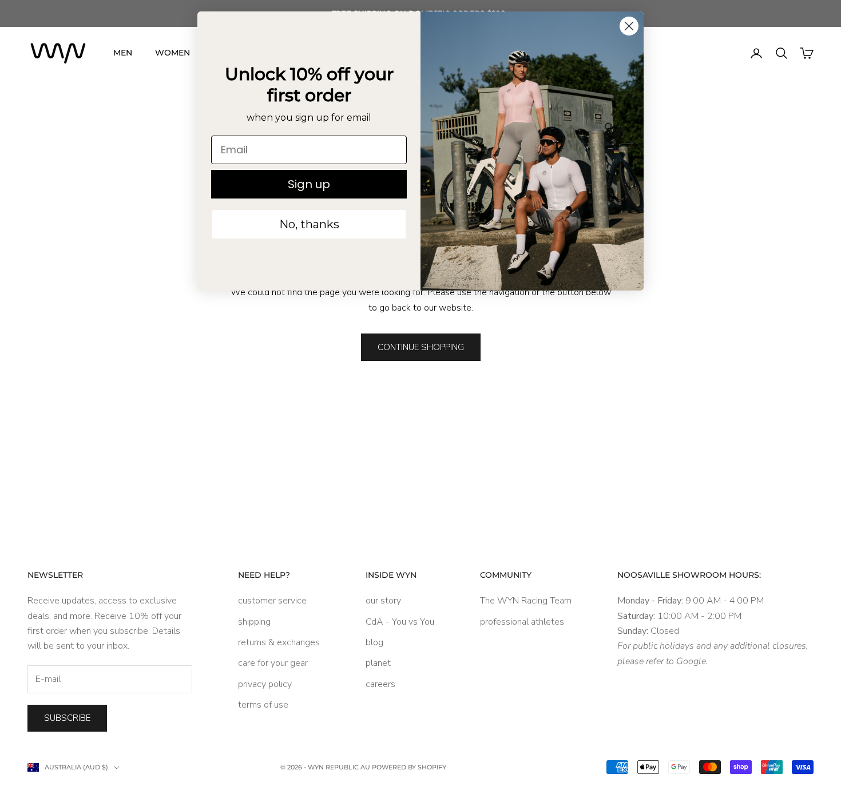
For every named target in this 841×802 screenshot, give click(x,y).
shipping (254, 622)
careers (380, 684)
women (172, 52)
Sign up (309, 184)
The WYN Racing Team (526, 600)
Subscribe (67, 718)
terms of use (263, 704)
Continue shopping (421, 347)
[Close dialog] (629, 26)
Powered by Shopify (409, 767)
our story (383, 600)
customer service (272, 600)
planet (378, 663)
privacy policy (265, 684)
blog (374, 642)
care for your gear (273, 663)
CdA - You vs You (400, 622)
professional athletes (522, 622)
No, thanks (309, 224)
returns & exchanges (279, 642)
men (122, 52)
